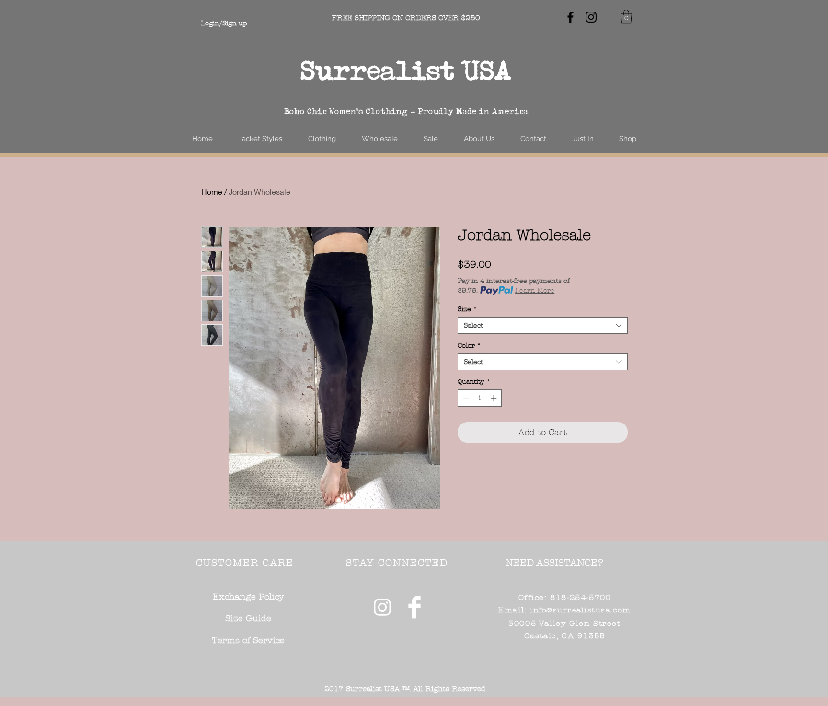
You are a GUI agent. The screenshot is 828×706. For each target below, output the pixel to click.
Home (211, 191)
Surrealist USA (406, 70)
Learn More (534, 290)
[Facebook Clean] (414, 607)
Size (467, 309)
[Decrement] (465, 398)
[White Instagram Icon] (382, 607)
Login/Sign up (224, 23)
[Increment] (494, 398)
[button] (626, 17)
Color (469, 345)
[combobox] (543, 325)
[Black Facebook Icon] (570, 17)
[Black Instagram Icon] (591, 17)
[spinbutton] (479, 398)
